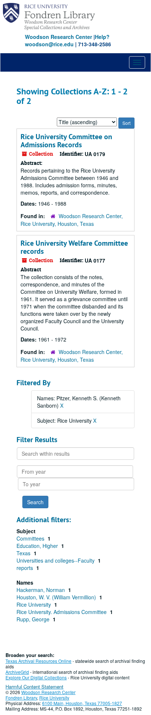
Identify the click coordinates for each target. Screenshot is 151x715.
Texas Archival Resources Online (38, 661)
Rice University (34, 604)
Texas (24, 553)
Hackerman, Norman (41, 589)
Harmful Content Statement (34, 686)
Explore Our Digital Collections (36, 677)
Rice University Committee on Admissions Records (66, 140)
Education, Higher (37, 545)
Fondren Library (21, 697)
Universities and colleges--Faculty (56, 560)
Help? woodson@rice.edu (67, 40)
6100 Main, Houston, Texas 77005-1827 (82, 703)
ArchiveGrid (17, 672)
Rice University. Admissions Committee (62, 611)
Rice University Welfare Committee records (74, 247)
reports (25, 567)
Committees (31, 538)
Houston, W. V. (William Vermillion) (56, 597)
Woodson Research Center (58, 36)
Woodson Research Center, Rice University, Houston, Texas (72, 219)
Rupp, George (33, 619)
